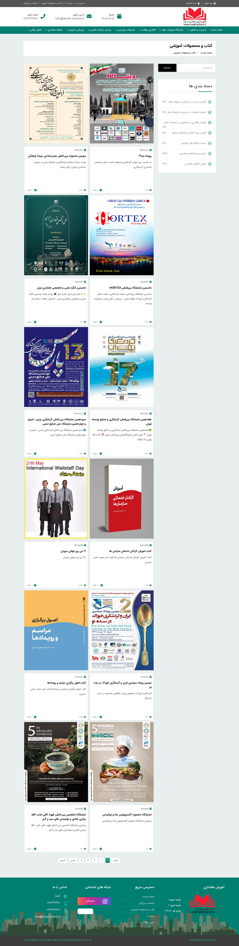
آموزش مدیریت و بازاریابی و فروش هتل (184, 102)
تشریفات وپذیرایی (126, 30)
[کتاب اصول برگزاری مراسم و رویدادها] (56, 670)
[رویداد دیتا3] (122, 143)
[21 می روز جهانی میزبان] (56, 538)
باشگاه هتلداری (55, 30)
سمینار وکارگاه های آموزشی (184, 143)
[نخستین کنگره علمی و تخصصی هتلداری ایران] (56, 275)
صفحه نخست (216, 30)
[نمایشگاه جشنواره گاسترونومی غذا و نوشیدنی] (122, 801)
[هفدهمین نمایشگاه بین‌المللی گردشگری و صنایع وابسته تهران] (122, 406)
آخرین (63, 860)
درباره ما (69, 3)
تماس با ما (80, 3)
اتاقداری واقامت (148, 30)
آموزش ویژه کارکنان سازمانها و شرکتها (184, 133)
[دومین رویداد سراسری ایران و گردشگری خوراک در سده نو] (122, 670)
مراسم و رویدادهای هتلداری (184, 153)
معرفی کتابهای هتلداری (184, 164)
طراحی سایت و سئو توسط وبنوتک (202, 939)
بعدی (73, 860)
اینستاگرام (90, 901)
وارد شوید (208, 3)
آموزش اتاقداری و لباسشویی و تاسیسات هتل (184, 124)
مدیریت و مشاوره (197, 30)
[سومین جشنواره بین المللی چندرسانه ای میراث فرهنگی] (56, 143)
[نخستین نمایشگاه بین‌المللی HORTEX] (122, 275)
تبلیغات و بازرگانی (30, 3)
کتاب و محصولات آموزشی (51, 3)
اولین (115, 860)
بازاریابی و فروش (76, 30)
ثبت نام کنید (191, 3)
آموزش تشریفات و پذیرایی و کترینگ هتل (184, 112)
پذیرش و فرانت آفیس (100, 30)
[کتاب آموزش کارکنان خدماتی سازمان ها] (122, 538)
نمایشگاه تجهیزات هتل (172, 30)
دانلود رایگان (36, 30)
